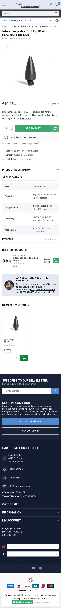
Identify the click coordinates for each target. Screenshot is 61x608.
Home (4, 26)
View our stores (30, 431)
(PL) (4, 535)
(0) (30, 38)
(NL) (4, 532)
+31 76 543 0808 (26, 292)
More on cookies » (42, 602)
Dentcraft (7, 38)
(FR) (20, 532)
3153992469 (14, 478)
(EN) (9, 532)
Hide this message (22, 602)
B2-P (6, 342)
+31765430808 (15, 469)
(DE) (15, 532)
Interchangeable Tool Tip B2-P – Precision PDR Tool (34, 26)
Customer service (30, 421)
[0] (57, 5)
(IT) (14, 535)
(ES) (9, 535)
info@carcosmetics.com (42, 289)
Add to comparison (10, 143)
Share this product (29, 143)
